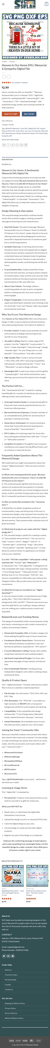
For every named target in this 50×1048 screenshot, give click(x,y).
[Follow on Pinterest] (13, 956)
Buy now (29, 114)
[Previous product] (9, 76)
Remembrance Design (13, 133)
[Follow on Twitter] (4, 956)
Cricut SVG (24, 128)
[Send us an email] (8, 956)
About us (8, 970)
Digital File (32, 128)
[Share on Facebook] (8, 145)
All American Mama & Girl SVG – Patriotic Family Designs (36, 893)
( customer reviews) (20, 82)
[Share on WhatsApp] (4, 145)
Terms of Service (11, 1013)
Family (12, 62)
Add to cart (11, 114)
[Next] (48, 886)
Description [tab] (7, 160)
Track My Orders (11, 975)
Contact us (9, 989)
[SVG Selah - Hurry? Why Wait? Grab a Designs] (25, 4)
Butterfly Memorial (12, 128)
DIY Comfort (40, 128)
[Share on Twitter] (13, 145)
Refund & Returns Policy (14, 1018)
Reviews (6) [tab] (6, 164)
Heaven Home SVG (8, 131)
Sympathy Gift (7, 136)
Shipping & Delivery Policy (15, 1003)
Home (4, 62)
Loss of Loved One (34, 131)
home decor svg (21, 131)
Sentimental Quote (28, 133)
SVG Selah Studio (42, 133)
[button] (3, 4)
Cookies (8, 985)
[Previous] (1, 886)
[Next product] (4, 76)
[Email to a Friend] (17, 145)
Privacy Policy (10, 1008)
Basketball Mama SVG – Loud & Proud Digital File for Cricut (13, 893)
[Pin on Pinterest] (22, 145)
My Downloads (10, 980)
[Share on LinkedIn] (26, 145)
